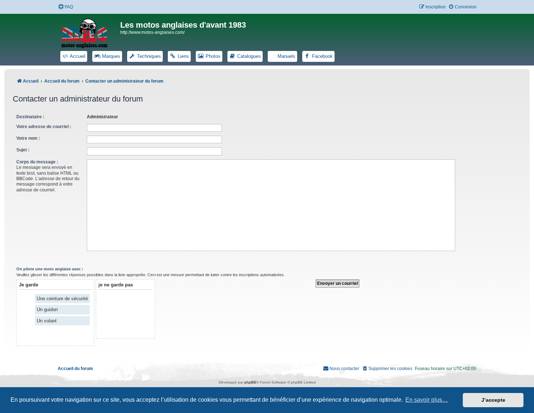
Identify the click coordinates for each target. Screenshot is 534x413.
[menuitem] (65, 7)
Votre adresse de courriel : (43, 126)
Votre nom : (28, 138)
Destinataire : (30, 116)
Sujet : (22, 149)
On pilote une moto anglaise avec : (49, 269)
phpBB (250, 382)
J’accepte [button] (493, 400)
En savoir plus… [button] (426, 400)
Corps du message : (37, 161)
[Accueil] (89, 32)
